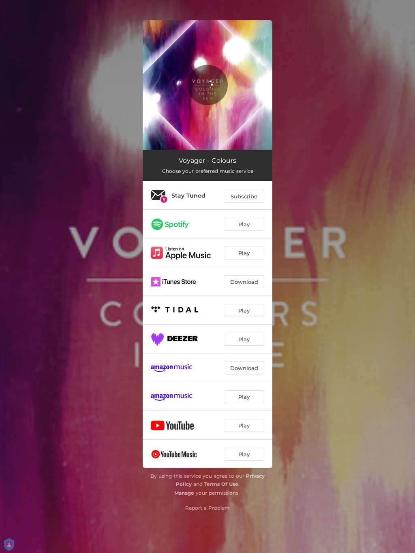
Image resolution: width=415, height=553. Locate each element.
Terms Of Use (221, 484)
